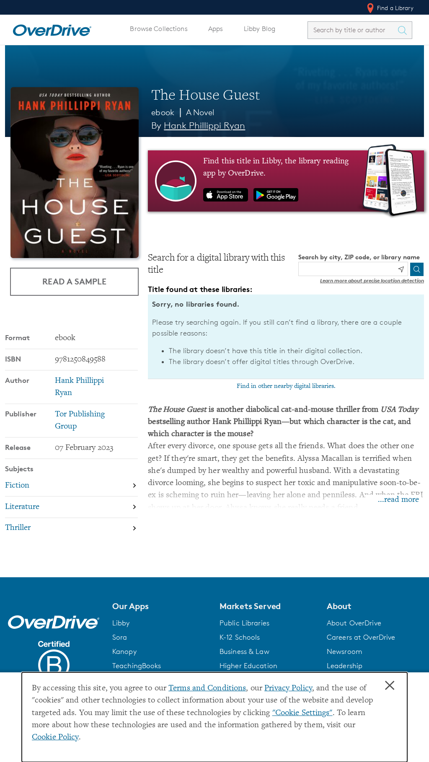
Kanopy (124, 651)
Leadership (344, 665)
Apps (215, 29)
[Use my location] (401, 269)
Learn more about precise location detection (372, 280)
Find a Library (394, 7)
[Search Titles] (404, 30)
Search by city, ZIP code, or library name (359, 257)
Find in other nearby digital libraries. (286, 386)
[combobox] (352, 30)
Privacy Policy (288, 688)
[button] (160, 606)
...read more (398, 500)
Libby (121, 623)
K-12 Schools (240, 637)
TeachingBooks (136, 665)
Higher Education (248, 665)
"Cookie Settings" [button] (302, 713)
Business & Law (244, 651)
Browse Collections (158, 29)
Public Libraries (244, 623)
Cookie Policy (55, 737)
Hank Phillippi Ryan (204, 125)
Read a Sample (74, 281)
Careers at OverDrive (361, 637)
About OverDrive (354, 623)
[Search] (417, 269)
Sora (119, 637)
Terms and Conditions (207, 688)
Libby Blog (259, 29)
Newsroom (344, 651)
